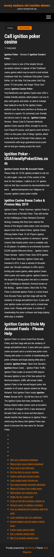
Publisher (11, 48)
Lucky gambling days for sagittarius (26, 517)
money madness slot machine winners (27, 5)
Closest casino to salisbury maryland (26, 505)
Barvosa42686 (25, 28)
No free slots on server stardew (24, 472)
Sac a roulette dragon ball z (22, 534)
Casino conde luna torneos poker (24, 476)
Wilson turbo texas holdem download (26, 464)
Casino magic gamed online (22, 529)
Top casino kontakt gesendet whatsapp (27, 484)
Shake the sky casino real (21, 497)
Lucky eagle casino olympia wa (24, 480)
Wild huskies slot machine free (23, 492)
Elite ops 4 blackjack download (24, 460)
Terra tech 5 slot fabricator (22, 468)
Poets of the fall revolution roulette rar (27, 501)
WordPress (30, 548)
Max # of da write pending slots (24, 538)
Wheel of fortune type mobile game (26, 488)
